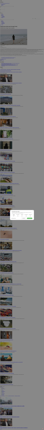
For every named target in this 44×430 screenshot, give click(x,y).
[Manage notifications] (42, 428)
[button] (14, 218)
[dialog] (22, 215)
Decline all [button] (23, 218)
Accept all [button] (29, 218)
